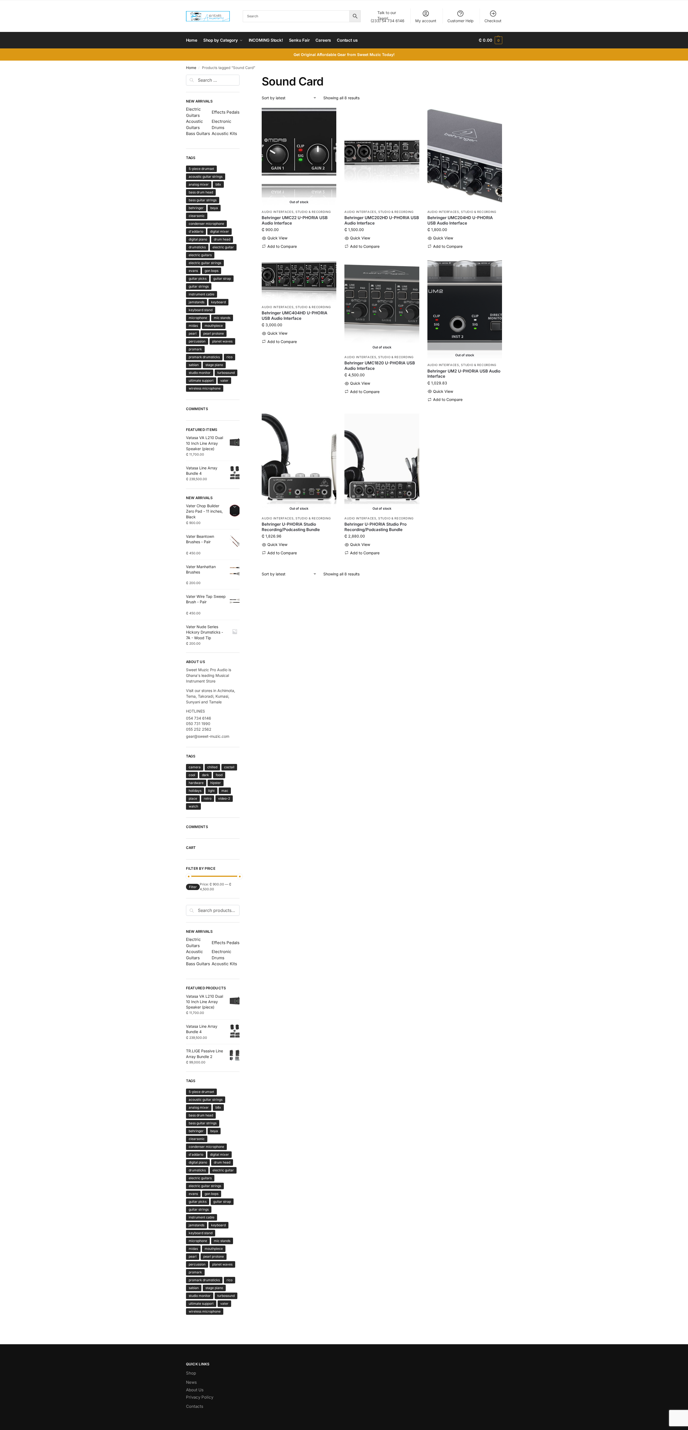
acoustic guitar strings (205, 176)
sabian (194, 365)
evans (193, 271)
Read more (299, 254)
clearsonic (197, 216)
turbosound (226, 373)
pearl (193, 333)
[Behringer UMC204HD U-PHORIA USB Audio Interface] (464, 157)
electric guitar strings (205, 263)
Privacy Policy (199, 1397)
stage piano (214, 365)
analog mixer (199, 184)
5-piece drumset (201, 169)
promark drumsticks (204, 357)
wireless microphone (205, 388)
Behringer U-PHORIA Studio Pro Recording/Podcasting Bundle (375, 527)
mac (224, 791)
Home (191, 67)
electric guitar (223, 247)
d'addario (196, 231)
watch (193, 806)
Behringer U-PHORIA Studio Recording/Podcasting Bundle (291, 527)
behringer (196, 208)
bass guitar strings (203, 200)
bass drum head (201, 192)
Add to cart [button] (381, 254)
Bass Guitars (198, 133)
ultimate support (201, 380)
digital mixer (219, 231)
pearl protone (213, 333)
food (219, 775)
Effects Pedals (226, 112)
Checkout (492, 20)
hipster (215, 783)
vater (224, 380)
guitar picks (198, 278)
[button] (490, 40)
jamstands (196, 302)
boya (214, 208)
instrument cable (201, 294)
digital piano (198, 239)
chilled (212, 767)
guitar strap (222, 278)
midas (193, 326)
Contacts (194, 1406)
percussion (197, 341)
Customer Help (460, 20)
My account (425, 20)
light (211, 791)
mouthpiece (214, 326)
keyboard (218, 302)
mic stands (222, 318)
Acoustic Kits (224, 133)
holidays (195, 791)
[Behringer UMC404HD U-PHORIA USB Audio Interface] (299, 281)
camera (195, 767)
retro (207, 798)
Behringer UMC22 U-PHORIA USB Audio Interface (295, 220)
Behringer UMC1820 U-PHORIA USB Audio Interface (379, 365)
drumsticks (197, 247)
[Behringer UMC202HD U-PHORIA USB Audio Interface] (381, 157)
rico (229, 357)
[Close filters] (241, 78)
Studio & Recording (313, 212)
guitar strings (199, 286)
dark (205, 775)
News (191, 1382)
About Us (195, 1389)
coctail (229, 767)
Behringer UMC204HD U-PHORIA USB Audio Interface (460, 220)
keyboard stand (200, 310)
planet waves (222, 341)
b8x (218, 184)
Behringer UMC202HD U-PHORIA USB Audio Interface (381, 220)
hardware (196, 783)
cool (192, 775)
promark (195, 349)
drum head (222, 239)
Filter (193, 887)
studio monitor (200, 373)
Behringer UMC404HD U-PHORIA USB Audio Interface (294, 315)
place (193, 798)
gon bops (211, 271)
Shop (191, 1373)
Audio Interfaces (277, 212)
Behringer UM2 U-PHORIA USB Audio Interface (463, 373)
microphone (198, 318)
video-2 (224, 798)
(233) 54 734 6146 (387, 16)
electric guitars (200, 255)
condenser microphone (206, 224)
